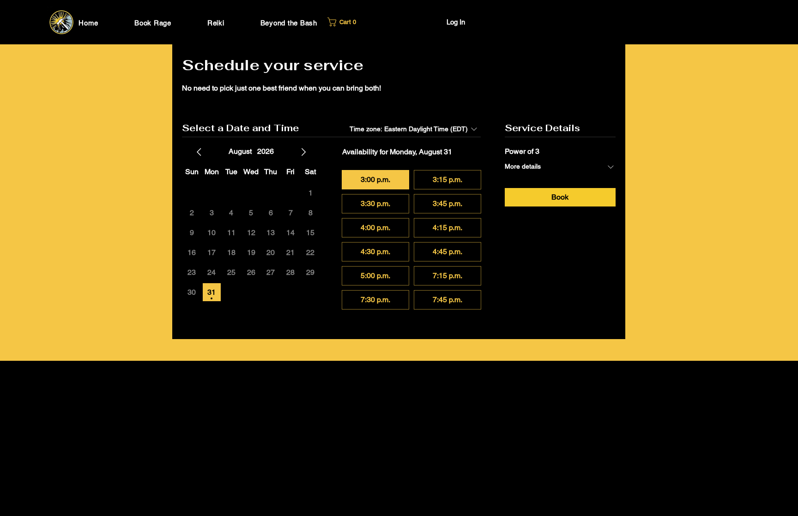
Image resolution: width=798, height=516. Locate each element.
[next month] (303, 152)
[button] (344, 22)
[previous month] (199, 152)
